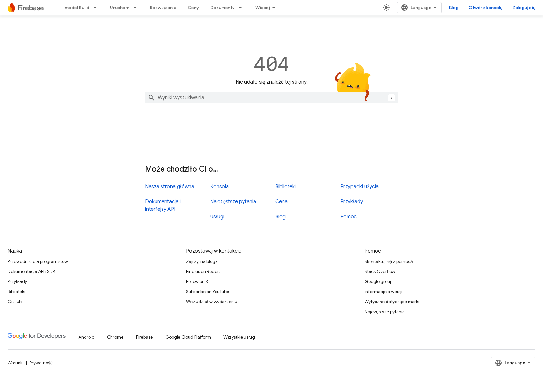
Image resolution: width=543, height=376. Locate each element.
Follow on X (197, 281)
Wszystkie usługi (239, 337)
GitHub (15, 301)
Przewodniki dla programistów (38, 261)
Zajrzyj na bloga (202, 261)
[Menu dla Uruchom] (136, 7)
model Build (77, 7)
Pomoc (348, 217)
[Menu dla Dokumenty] (242, 7)
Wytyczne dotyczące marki (392, 301)
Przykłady (351, 202)
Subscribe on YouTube (207, 291)
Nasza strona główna (169, 186)
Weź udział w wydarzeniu (211, 301)
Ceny (193, 7)
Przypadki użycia (359, 186)
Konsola (219, 186)
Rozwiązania (163, 7)
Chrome (115, 337)
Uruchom (119, 7)
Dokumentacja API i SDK (31, 271)
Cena (281, 202)
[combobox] (271, 97)
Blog (453, 7)
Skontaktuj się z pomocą (389, 261)
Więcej (262, 7)
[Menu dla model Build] (96, 7)
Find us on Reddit (203, 271)
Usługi (217, 217)
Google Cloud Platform (188, 337)
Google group (378, 281)
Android (86, 337)
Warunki (16, 362)
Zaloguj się (524, 7)
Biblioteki (285, 186)
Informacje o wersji (383, 291)
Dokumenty (222, 7)
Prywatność (41, 362)
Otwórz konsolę (485, 7)
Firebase (144, 337)
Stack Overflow (380, 271)
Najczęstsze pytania (233, 202)
